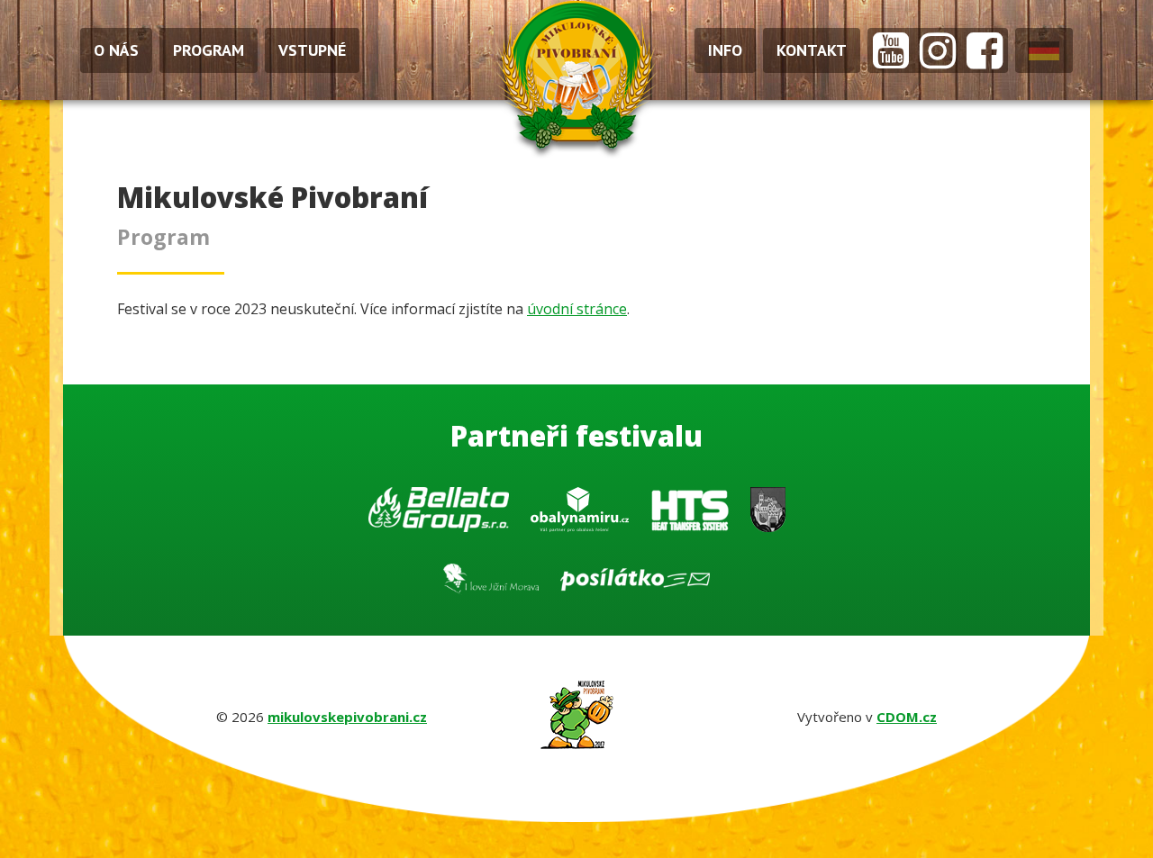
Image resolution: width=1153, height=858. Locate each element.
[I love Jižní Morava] (492, 584)
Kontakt (811, 50)
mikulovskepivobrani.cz (347, 717)
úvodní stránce (577, 309)
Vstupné (312, 50)
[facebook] (984, 50)
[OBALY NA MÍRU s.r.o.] (581, 514)
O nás (116, 50)
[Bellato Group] (440, 514)
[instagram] (937, 50)
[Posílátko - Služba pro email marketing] (635, 584)
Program (208, 50)
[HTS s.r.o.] (691, 514)
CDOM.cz (906, 717)
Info (725, 50)
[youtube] (890, 50)
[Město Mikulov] (767, 514)
